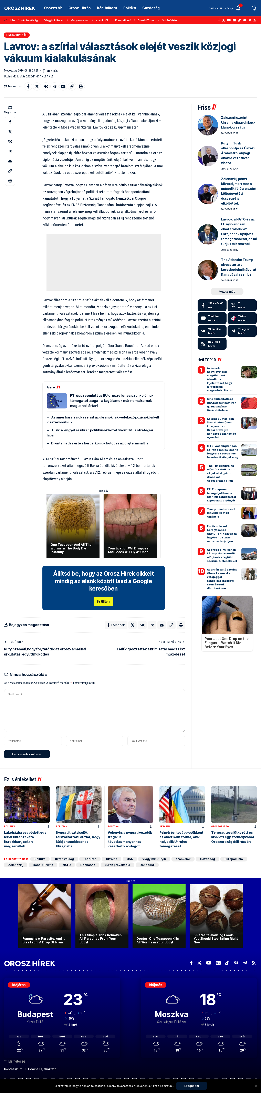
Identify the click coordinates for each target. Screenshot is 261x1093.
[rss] (212, 344)
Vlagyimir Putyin (54, 20)
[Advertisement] (103, 262)
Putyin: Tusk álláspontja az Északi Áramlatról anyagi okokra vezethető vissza (237, 153)
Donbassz (87, 865)
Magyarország (80, 20)
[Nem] (256, 1086)
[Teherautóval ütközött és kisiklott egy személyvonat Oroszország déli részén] (234, 804)
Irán (12, 20)
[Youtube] (212, 318)
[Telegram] (249, 20)
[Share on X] (37, 86)
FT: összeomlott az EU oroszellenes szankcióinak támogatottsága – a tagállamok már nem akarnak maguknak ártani (112, 401)
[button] (247, 8)
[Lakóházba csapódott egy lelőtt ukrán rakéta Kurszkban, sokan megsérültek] (27, 804)
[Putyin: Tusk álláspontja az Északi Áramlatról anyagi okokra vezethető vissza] (208, 156)
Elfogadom (191, 1085)
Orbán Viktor (170, 20)
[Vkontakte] (244, 20)
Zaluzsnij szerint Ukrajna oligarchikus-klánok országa (238, 122)
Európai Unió (123, 20)
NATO (67, 865)
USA (130, 859)
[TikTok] (239, 20)
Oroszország (16, 35)
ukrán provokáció (117, 865)
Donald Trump (146, 20)
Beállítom (103, 601)
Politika (9, 826)
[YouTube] (229, 20)
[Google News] (234, 20)
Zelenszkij (15, 865)
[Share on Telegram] (54, 86)
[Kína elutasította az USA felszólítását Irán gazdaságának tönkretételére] (249, 403)
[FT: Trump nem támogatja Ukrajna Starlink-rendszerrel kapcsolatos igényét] (249, 493)
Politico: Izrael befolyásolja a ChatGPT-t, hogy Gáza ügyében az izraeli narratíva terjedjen (222, 534)
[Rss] (254, 20)
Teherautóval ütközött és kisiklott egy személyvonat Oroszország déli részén (232, 837)
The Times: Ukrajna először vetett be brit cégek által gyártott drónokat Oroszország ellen (221, 473)
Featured (89, 859)
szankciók (102, 20)
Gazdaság (207, 859)
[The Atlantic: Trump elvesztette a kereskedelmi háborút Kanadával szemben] (208, 270)
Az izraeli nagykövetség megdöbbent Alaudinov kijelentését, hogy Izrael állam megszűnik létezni (219, 379)
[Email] (63, 86)
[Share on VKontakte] (46, 86)
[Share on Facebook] (28, 86)
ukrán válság (29, 20)
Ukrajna (164, 826)
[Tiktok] (242, 318)
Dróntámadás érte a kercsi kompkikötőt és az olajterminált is (99, 443)
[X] (223, 20)
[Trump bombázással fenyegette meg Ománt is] (249, 513)
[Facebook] (219, 20)
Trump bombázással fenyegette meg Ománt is (221, 512)
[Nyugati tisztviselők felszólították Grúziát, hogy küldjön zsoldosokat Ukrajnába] (79, 804)
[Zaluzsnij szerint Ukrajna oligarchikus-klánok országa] (208, 125)
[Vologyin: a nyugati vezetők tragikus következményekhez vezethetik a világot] (130, 804)
